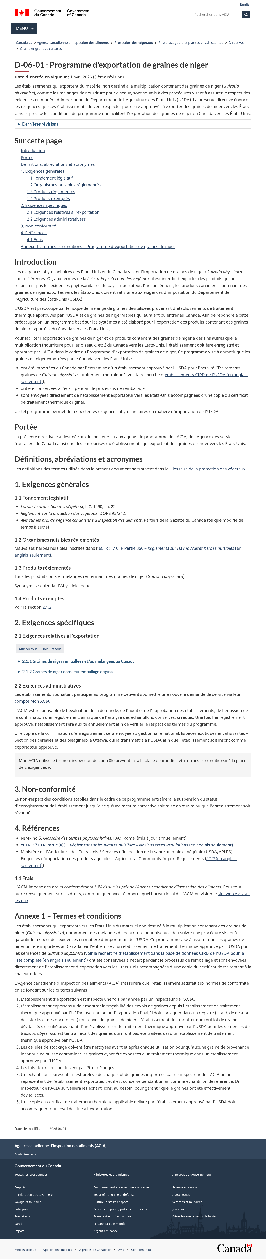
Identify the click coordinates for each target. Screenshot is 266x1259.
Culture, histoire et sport (111, 1202)
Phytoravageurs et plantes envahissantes (190, 42)
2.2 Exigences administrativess (56, 219)
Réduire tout (52, 649)
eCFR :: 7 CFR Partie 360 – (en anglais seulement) (127, 845)
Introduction (33, 150)
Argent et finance (106, 1231)
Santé (18, 1224)
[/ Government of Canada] (52, 13)
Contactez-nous (25, 1154)
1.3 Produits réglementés (51, 191)
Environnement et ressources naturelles (121, 1187)
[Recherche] (246, 14)
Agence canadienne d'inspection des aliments (73, 42)
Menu (26, 28)
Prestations (22, 1216)
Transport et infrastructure (112, 1216)
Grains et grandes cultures (41, 48)
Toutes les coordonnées (31, 1174)
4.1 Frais (35, 239)
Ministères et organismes (111, 1174)
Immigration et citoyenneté (34, 1195)
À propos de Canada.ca (95, 1250)
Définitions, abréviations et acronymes (58, 164)
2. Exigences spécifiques (44, 205)
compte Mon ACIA (32, 701)
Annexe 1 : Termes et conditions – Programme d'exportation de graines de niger (98, 246)
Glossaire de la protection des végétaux (207, 469)
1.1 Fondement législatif (50, 178)
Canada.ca (24, 42)
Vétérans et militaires (187, 1202)
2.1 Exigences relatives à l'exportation (63, 212)
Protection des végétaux (134, 42)
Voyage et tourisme (28, 1202)
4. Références (34, 233)
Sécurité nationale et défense (114, 1195)
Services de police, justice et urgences (120, 1209)
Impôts (19, 1231)
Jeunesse (178, 1209)
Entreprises (23, 1209)
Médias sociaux (25, 1250)
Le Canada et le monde (110, 1224)
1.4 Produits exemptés (48, 198)
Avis (121, 1250)
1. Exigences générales (42, 171)
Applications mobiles (57, 1250)
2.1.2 (47, 607)
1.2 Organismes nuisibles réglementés (64, 185)
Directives (236, 42)
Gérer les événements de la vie (194, 1216)
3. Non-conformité (38, 226)
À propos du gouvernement (191, 1174)
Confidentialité (141, 1250)
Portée (27, 157)
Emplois (20, 1187)
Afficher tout (28, 649)
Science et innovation (187, 1187)
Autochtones (181, 1195)
